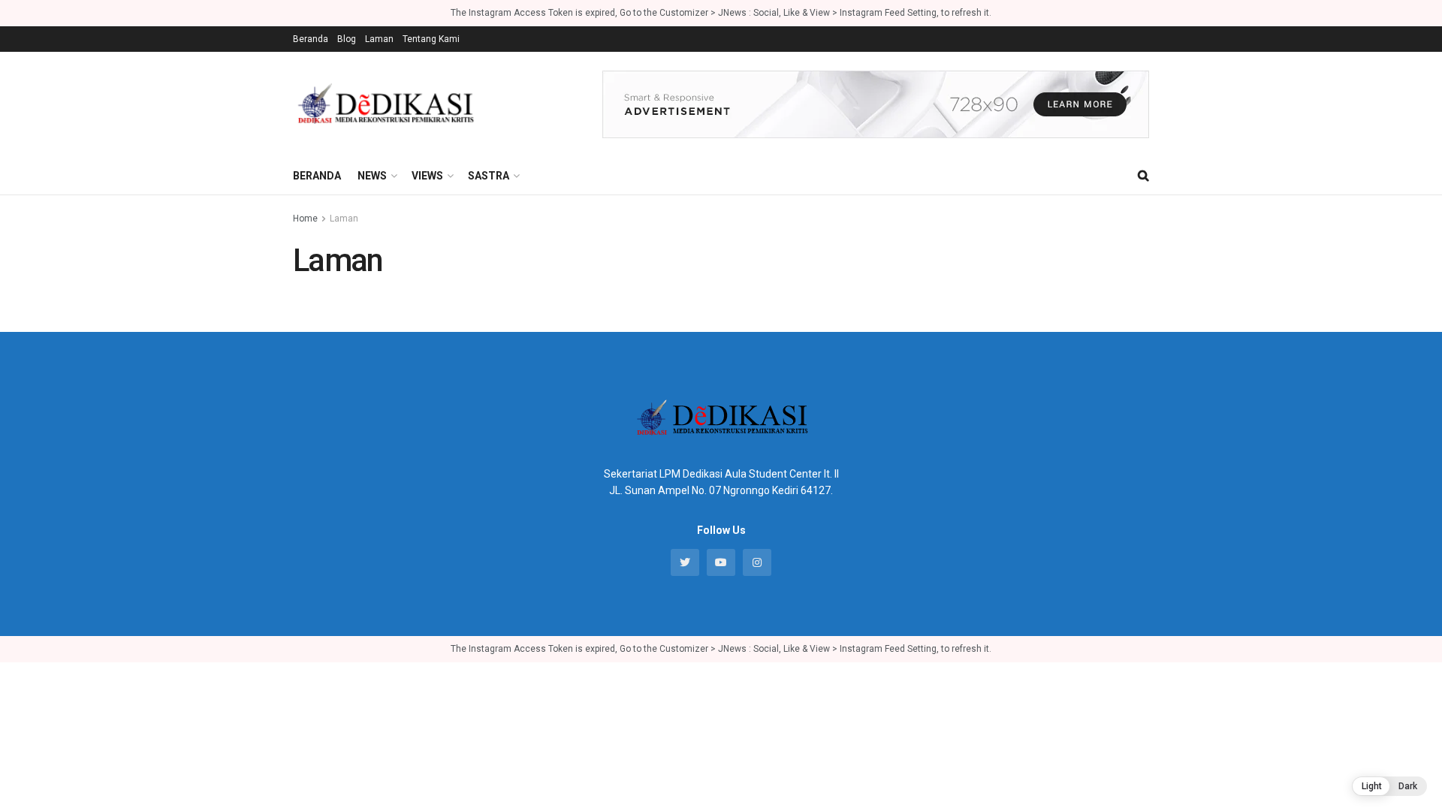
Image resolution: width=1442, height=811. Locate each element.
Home (305, 218)
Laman (379, 39)
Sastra (488, 176)
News (372, 176)
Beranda (310, 39)
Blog (346, 39)
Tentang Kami (431, 39)
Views (427, 176)
